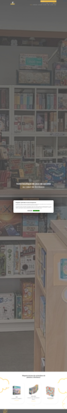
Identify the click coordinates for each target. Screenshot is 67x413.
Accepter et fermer (36, 210)
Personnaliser (30, 210)
